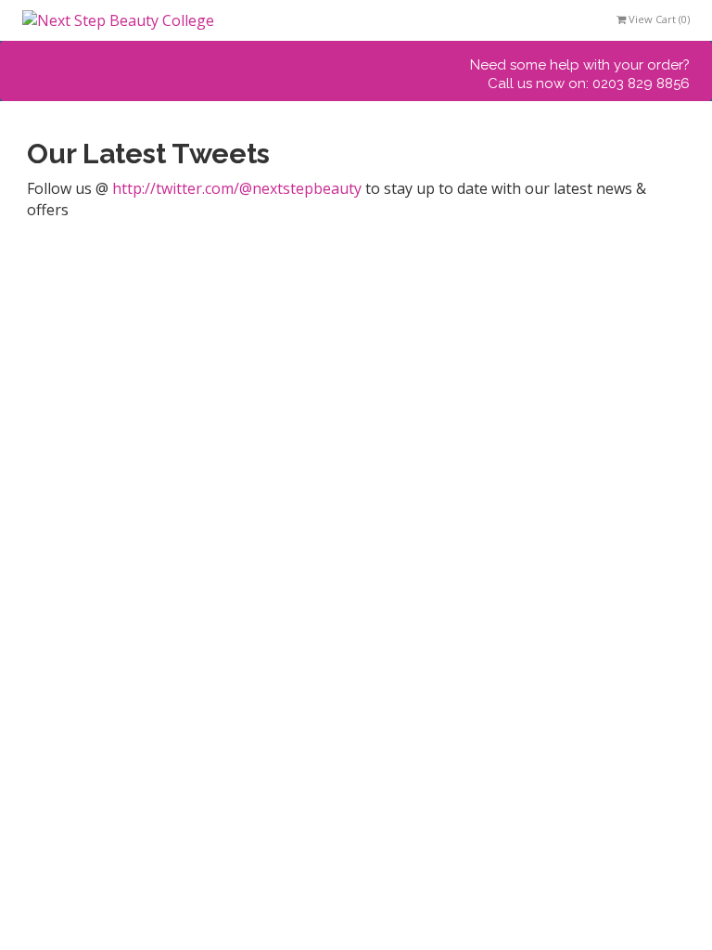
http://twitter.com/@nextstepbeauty (237, 188)
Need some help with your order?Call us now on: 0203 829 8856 (580, 74)
